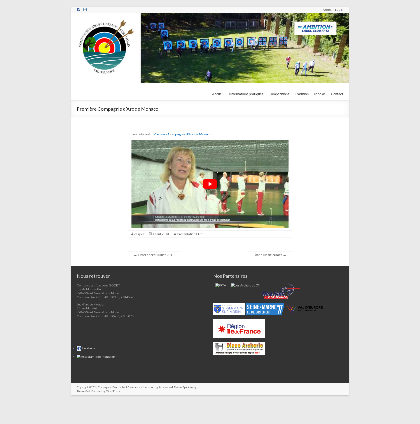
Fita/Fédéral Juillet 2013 (154, 255)
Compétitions (279, 94)
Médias (320, 94)
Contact (337, 94)
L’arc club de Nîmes (270, 255)
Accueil (327, 9)
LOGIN (339, 9)
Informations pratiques (246, 94)
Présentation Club (189, 234)
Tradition (302, 94)
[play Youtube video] (210, 184)
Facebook (88, 348)
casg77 (139, 234)
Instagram (108, 356)
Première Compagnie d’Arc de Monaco (183, 134)
